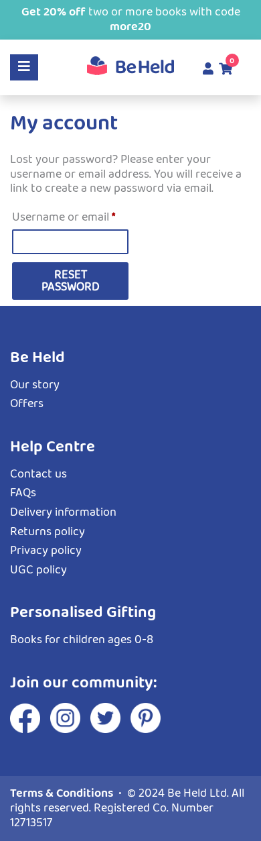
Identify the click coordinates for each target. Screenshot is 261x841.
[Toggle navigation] (24, 67)
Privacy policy (46, 550)
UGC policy (38, 570)
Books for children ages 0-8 (81, 639)
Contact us (38, 474)
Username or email (70, 217)
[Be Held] (130, 65)
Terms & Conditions (61, 793)
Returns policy (47, 531)
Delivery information (63, 512)
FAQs (23, 493)
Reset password (70, 281)
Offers (27, 403)
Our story (35, 385)
